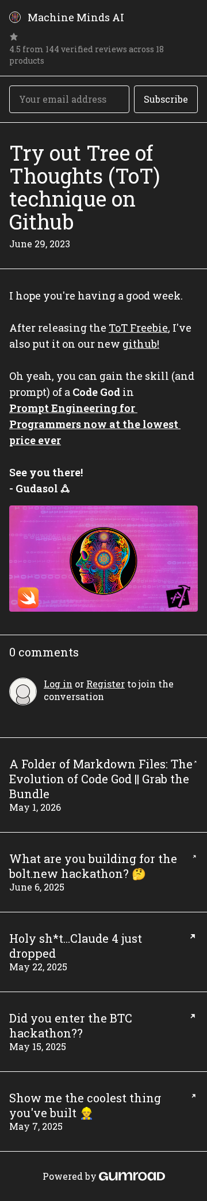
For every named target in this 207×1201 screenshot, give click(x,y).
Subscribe (166, 99)
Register (105, 684)
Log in (58, 684)
